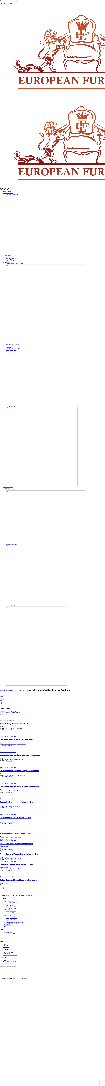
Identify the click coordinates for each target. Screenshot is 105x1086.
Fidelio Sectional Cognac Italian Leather (16, 844)
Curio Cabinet (9, 347)
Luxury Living (6, 255)
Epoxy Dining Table (8, 193)
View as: (2, 699)
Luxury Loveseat (10, 256)
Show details (9, 714)
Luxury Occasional (7, 488)
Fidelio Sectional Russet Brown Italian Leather (19, 854)
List (1, 702)
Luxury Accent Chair (8, 487)
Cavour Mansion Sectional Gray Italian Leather (19, 771)
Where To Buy (6, 953)
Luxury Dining (6, 345)
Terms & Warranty (7, 963)
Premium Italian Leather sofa (13, 344)
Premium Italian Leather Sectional (14, 263)
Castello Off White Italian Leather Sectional (18, 739)
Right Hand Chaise (7, 933)
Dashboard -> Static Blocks (27, 895)
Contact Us (6, 947)
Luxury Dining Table (11, 350)
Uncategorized (6, 926)
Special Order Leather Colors (10, 955)
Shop (4, 690)
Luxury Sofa (9, 259)
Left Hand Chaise (7, 932)
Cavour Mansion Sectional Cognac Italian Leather (20, 755)
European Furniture (4, 846)
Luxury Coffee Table (11, 489)
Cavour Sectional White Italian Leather (16, 833)
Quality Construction (8, 952)
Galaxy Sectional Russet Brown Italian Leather (19, 880)
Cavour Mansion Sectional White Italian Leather (20, 786)
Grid (1, 701)
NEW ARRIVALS (7, 191)
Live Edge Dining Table (12, 194)
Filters (1, 696)
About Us (5, 945)
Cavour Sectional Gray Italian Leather (15, 818)
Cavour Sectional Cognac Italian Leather (16, 802)
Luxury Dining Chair (11, 406)
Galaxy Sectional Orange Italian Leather (16, 864)
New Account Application (9, 961)
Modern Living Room (8, 262)
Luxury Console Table (11, 544)
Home (1, 690)
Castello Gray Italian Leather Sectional (16, 724)
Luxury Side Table (10, 605)
